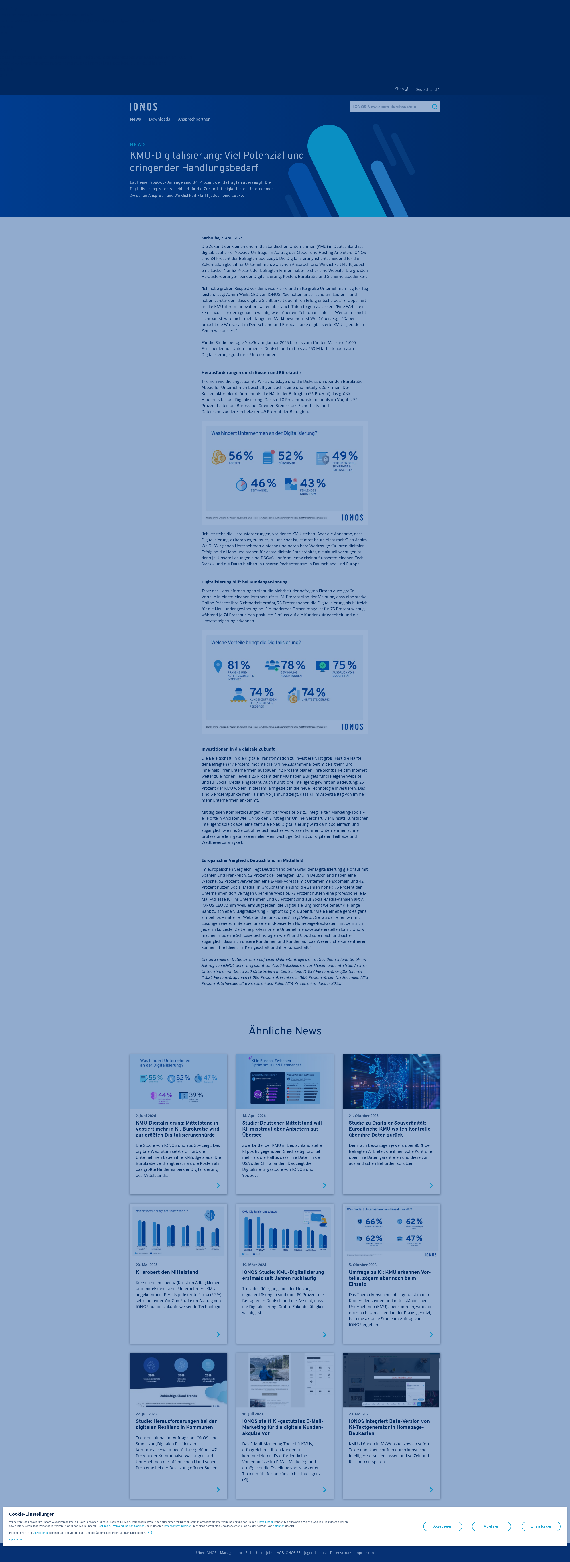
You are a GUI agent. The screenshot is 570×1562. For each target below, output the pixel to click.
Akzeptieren (40, 1532)
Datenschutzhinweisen (177, 1526)
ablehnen (279, 1526)
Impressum (15, 1539)
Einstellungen (265, 1522)
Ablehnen (491, 1526)
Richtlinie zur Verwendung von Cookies (120, 1526)
